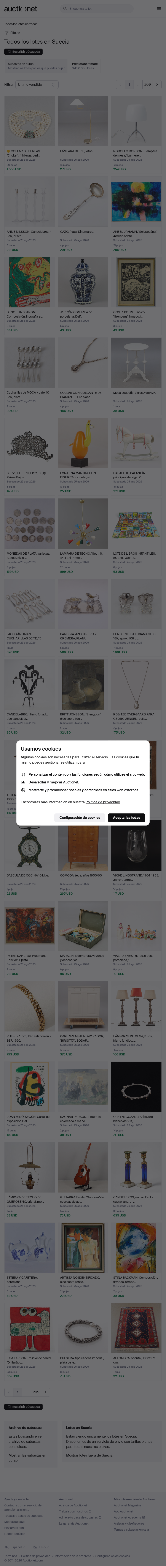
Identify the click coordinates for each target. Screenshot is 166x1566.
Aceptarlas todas (126, 817)
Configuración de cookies (79, 817)
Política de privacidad (103, 802)
